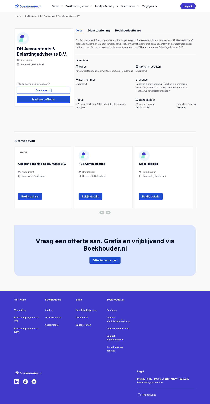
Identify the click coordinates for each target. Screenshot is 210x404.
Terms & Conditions (162, 378)
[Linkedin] (16, 381)
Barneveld (25, 64)
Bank (79, 299)
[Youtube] (34, 381)
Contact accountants (118, 328)
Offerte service (53, 317)
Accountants (52, 325)
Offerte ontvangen (105, 260)
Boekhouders (128, 6)
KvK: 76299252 (181, 378)
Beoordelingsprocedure (150, 382)
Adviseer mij (43, 90)
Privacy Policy (144, 378)
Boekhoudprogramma (77, 6)
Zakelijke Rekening (105, 6)
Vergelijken (20, 310)
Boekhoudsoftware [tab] (128, 30)
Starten (55, 6)
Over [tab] (79, 30)
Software (20, 299)
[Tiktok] (25, 381)
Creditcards (82, 317)
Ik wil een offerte (43, 99)
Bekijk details (30, 196)
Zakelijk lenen (83, 325)
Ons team (112, 310)
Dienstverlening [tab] (99, 30)
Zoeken (49, 310)
